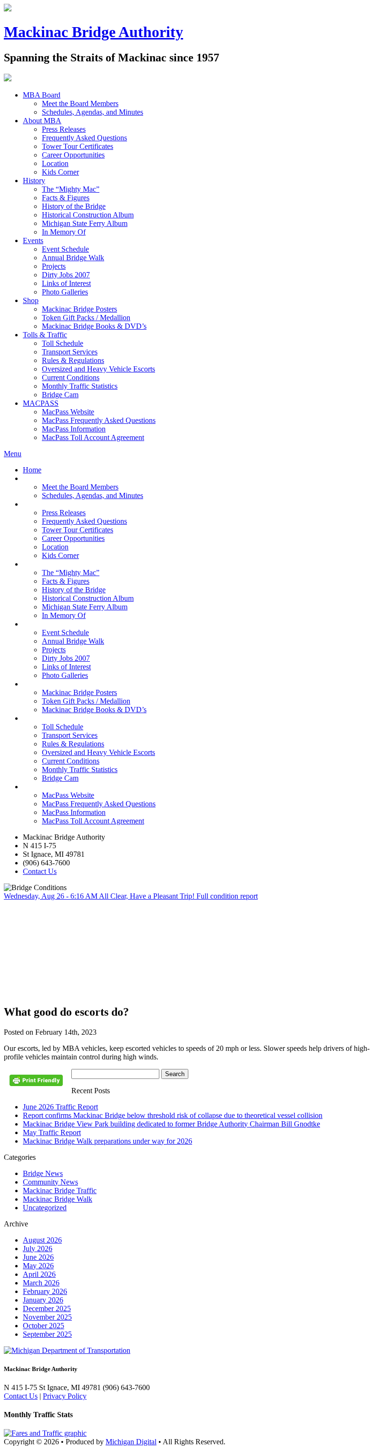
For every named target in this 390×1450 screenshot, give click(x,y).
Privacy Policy (65, 1396)
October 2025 (43, 1326)
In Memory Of (64, 232)
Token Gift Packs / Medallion (86, 318)
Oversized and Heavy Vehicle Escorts (98, 369)
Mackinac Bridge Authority (93, 31)
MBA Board (41, 95)
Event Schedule (65, 249)
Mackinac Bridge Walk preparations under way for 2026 (107, 1141)
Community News (50, 1182)
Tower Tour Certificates (77, 146)
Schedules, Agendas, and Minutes (92, 112)
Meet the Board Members (80, 103)
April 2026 (39, 1274)
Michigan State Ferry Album (84, 223)
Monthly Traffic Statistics (79, 386)
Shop (31, 300)
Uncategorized (45, 1208)
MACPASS (40, 403)
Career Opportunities (73, 155)
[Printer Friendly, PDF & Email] (38, 1084)
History (34, 180)
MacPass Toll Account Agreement (93, 437)
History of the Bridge (74, 206)
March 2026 (41, 1283)
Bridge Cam (60, 395)
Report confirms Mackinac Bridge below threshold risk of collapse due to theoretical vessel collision (172, 1115)
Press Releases (64, 129)
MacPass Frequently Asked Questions (99, 420)
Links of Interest (66, 283)
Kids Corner (60, 172)
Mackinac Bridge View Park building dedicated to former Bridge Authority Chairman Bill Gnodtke (171, 1124)
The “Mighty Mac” (70, 189)
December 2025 (47, 1308)
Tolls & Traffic (45, 335)
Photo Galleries (65, 292)
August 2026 (42, 1240)
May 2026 (38, 1266)
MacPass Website (68, 412)
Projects (54, 266)
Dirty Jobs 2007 (66, 275)
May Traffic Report (52, 1132)
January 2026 (43, 1300)
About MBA (42, 121)
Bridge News (43, 1173)
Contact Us (40, 871)
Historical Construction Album (88, 215)
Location (55, 163)
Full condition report (227, 896)
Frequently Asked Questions (84, 138)
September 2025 (47, 1334)
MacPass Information (74, 429)
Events (33, 240)
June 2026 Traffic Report (60, 1107)
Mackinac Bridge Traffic (60, 1190)
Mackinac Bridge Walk (57, 1199)
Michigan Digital (131, 1442)
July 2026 (37, 1248)
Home (32, 470)
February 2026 (45, 1291)
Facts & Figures (65, 198)
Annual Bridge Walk (73, 258)
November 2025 (47, 1317)
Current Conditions (70, 377)
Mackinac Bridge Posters (79, 309)
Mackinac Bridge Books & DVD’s (94, 326)
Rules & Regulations (73, 360)
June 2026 (38, 1257)
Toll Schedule (62, 343)
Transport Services (70, 352)
